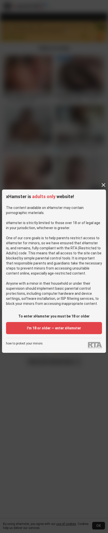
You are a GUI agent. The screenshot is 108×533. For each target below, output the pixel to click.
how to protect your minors (24, 343)
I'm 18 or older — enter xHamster (54, 328)
